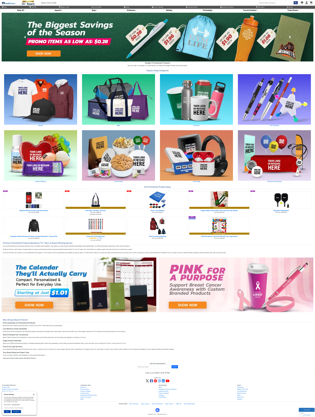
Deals (127, 7)
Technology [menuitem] (207, 10)
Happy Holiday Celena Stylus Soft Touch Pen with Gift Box (219, 210)
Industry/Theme (193, 7)
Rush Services (241, 393)
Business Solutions (228, 7)
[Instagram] (159, 381)
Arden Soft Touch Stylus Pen (95, 236)
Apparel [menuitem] (58, 10)
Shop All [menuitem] (20, 10)
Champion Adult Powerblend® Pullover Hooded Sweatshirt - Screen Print (33, 236)
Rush (5, 7)
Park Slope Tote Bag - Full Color (96, 210)
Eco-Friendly (97, 7)
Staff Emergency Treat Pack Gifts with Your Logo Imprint (219, 236)
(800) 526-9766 (162, 373)
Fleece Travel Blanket (157, 210)
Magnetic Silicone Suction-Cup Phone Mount (33, 210)
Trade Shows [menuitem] (292, 10)
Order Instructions (7, 391)
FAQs (82, 399)
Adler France (169, 404)
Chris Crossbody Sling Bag (157, 236)
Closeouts (240, 387)
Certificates (162, 397)
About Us (83, 387)
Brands (290, 7)
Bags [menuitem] (94, 10)
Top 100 (33, 7)
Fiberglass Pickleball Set (281, 210)
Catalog (161, 395)
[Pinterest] (155, 381)
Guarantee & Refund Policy (88, 395)
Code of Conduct (85, 397)
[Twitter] (147, 381)
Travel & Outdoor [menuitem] (250, 10)
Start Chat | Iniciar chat (304, 414)
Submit (175, 367)
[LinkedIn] (163, 381)
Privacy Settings (85, 391)
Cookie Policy (84, 393)
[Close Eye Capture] (312, 407)
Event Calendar (158, 7)
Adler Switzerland (157, 404)
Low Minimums (241, 391)
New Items (261, 7)
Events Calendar (164, 393)
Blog (160, 387)
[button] (25, 37)
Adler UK (178, 404)
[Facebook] (151, 381)
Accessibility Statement (9, 395)
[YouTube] (167, 381)
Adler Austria (145, 404)
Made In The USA (242, 389)
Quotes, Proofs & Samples (10, 389)
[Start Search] (296, 2)
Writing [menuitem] (169, 10)
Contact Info (6, 387)
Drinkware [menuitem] (131, 10)
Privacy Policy (84, 389)
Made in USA (65, 7)
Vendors (239, 399)
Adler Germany (133, 404)
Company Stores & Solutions (168, 389)
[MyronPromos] (8, 2)
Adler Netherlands (189, 404)
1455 (100, 238)
